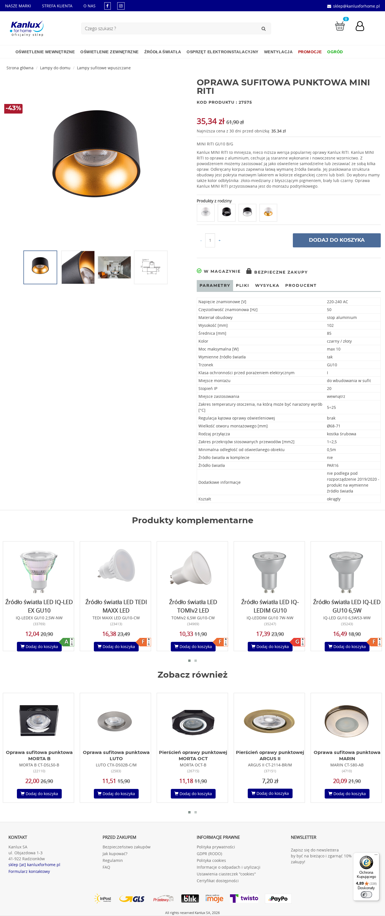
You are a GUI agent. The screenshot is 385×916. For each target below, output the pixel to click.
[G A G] (269, 569)
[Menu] (376, 856)
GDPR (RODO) (209, 853)
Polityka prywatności (216, 847)
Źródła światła (162, 52)
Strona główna (20, 67)
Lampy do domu (55, 67)
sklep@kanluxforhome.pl (356, 6)
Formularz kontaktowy (29, 871)
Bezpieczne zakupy (280, 272)
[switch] (366, 894)
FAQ (106, 867)
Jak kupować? (115, 853)
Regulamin (113, 860)
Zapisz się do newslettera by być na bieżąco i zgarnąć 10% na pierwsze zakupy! (333, 855)
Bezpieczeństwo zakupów (127, 847)
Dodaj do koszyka (337, 240)
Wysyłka (267, 286)
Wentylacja (278, 52)
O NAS (89, 5)
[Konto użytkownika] (363, 26)
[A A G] (38, 569)
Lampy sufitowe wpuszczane (104, 67)
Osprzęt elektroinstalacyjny (222, 52)
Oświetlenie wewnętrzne (45, 52)
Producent (301, 286)
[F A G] (115, 569)
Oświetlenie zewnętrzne (109, 52)
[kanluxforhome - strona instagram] (121, 5)
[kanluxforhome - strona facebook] (107, 5)
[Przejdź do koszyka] (340, 25)
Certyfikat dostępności (218, 880)
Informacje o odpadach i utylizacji (228, 867)
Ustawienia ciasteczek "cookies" (226, 874)
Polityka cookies (211, 860)
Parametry (215, 286)
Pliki (242, 286)
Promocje (310, 52)
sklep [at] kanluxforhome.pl (34, 864)
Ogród (335, 52)
